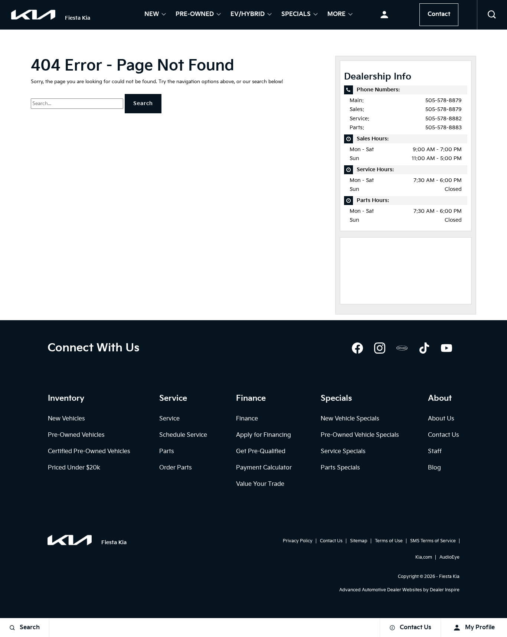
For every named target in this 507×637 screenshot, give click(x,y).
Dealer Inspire (444, 590)
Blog (434, 467)
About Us (441, 418)
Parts (166, 451)
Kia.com (423, 557)
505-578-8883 (443, 127)
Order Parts (175, 467)
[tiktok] (424, 348)
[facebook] (357, 348)
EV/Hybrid (247, 15)
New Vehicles (66, 418)
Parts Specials (340, 467)
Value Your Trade (260, 484)
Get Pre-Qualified (260, 451)
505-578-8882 (443, 119)
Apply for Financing (263, 435)
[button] (492, 15)
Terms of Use (389, 541)
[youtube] (446, 348)
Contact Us (443, 435)
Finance (247, 418)
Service (169, 418)
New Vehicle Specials (350, 418)
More (336, 15)
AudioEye (449, 557)
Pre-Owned (195, 15)
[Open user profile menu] (384, 15)
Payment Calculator (264, 467)
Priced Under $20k (74, 467)
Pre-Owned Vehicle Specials (360, 435)
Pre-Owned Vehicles (76, 435)
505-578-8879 (443, 100)
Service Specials (343, 451)
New (151, 15)
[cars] (402, 348)
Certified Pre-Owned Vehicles (89, 451)
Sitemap (358, 541)
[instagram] (379, 348)
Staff (435, 451)
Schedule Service (183, 435)
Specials (296, 15)
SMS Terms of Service (433, 541)
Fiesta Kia (449, 576)
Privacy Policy (298, 541)
